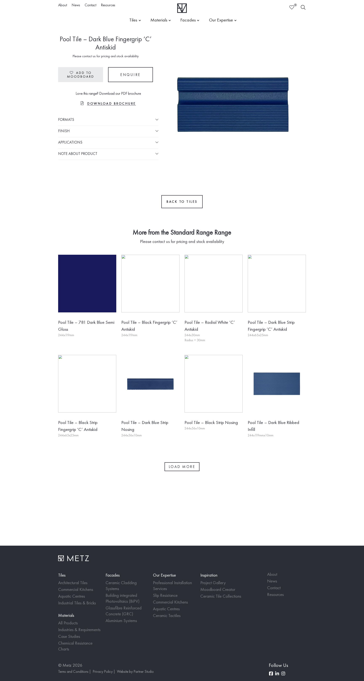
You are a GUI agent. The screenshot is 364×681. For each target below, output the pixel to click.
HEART (291, 7)
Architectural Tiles (72, 582)
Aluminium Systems (121, 620)
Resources (108, 5)
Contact (90, 5)
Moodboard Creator (217, 589)
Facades (188, 20)
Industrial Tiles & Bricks (77, 603)
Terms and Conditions (73, 671)
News (76, 5)
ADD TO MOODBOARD (80, 75)
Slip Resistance (165, 595)
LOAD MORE (182, 466)
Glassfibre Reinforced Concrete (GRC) (124, 611)
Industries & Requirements (79, 629)
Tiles (133, 20)
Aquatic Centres (71, 596)
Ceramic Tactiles (167, 615)
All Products (68, 623)
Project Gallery (213, 582)
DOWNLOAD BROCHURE (111, 103)
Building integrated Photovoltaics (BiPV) (122, 598)
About (62, 5)
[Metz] (182, 8)
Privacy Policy (103, 671)
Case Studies (69, 636)
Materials (158, 20)
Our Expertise (221, 20)
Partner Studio (144, 671)
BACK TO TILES (182, 201)
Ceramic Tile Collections (220, 596)
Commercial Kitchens (75, 589)
